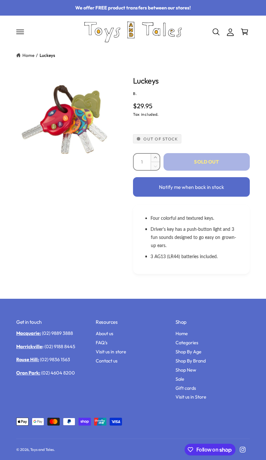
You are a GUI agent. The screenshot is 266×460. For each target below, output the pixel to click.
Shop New (185, 370)
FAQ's (101, 342)
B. (135, 93)
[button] (20, 32)
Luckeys (47, 55)
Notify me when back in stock (191, 187)
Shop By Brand (190, 361)
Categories (186, 342)
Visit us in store (111, 351)
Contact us (106, 361)
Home (28, 55)
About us (104, 333)
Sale (179, 379)
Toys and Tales (42, 449)
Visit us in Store (190, 397)
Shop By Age (188, 351)
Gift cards (185, 388)
